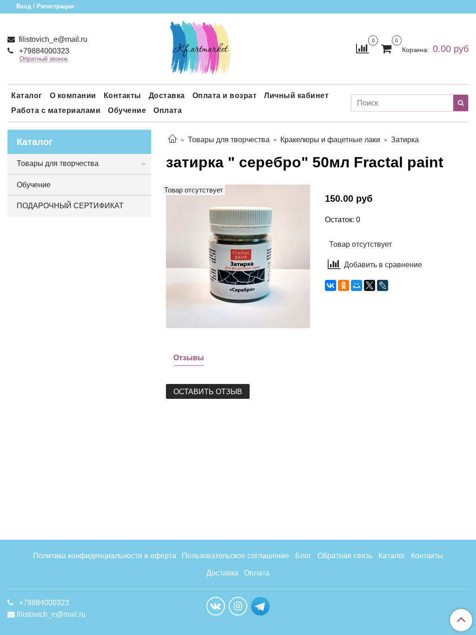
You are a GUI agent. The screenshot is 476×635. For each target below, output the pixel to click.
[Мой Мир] (356, 285)
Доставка (167, 95)
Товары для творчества (229, 140)
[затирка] (238, 256)
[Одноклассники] (343, 285)
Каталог (26, 95)
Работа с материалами (55, 110)
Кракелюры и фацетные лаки (330, 140)
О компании (73, 95)
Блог (303, 556)
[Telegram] (260, 605)
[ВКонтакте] (330, 285)
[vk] (215, 606)
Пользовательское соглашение (235, 556)
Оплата (167, 110)
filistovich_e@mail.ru (52, 39)
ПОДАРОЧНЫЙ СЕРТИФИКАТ (70, 206)
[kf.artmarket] (200, 46)
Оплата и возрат (224, 95)
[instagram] (238, 606)
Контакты (122, 95)
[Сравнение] (362, 48)
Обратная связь (344, 556)
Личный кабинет (296, 95)
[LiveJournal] (382, 285)
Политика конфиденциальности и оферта (104, 556)
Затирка (405, 140)
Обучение (127, 110)
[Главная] (172, 140)
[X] (369, 285)
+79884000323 (43, 51)
